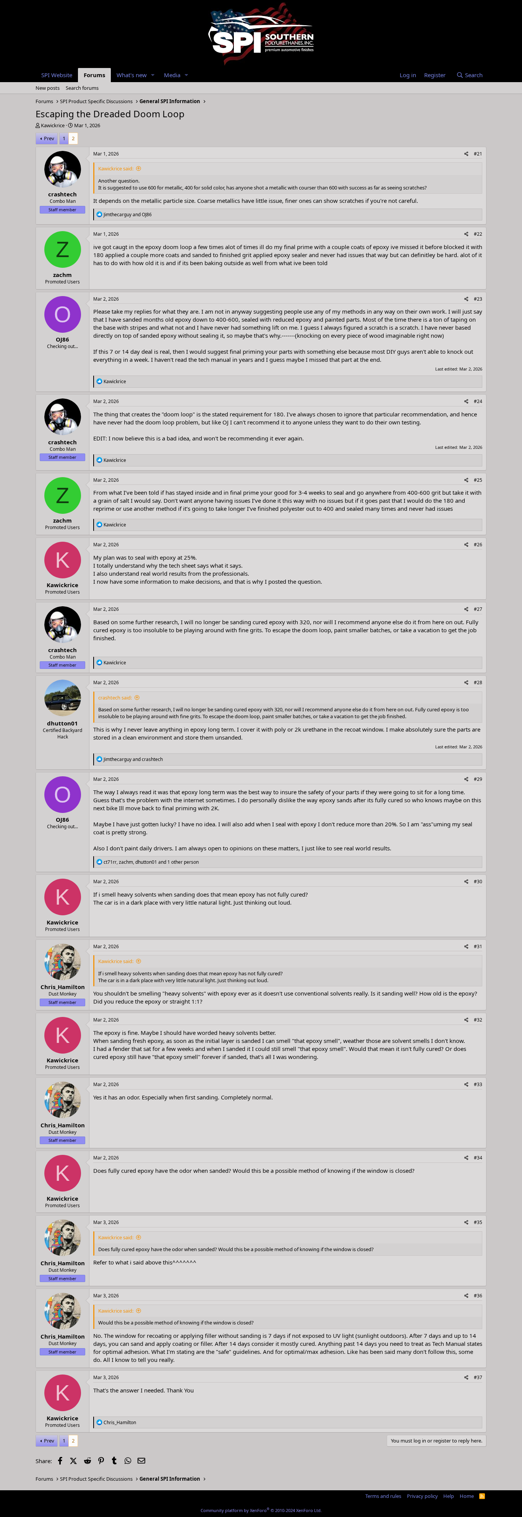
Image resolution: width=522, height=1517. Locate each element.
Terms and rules (383, 1496)
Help (448, 1496)
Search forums (82, 87)
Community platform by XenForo (261, 1510)
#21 (478, 154)
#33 (478, 1084)
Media (172, 75)
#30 (478, 881)
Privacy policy (422, 1496)
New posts (48, 87)
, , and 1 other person (151, 862)
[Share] (466, 154)
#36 (478, 1295)
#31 (478, 946)
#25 (478, 480)
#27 (478, 609)
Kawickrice (53, 125)
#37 (478, 1377)
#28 (478, 682)
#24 (478, 401)
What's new (132, 75)
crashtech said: (115, 697)
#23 (478, 299)
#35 (478, 1222)
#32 (478, 1020)
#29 (478, 779)
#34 (478, 1157)
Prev (49, 138)
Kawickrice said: (115, 168)
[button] (153, 75)
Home (467, 1496)
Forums (94, 75)
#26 (478, 544)
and (128, 214)
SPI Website (56, 75)
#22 (478, 234)
